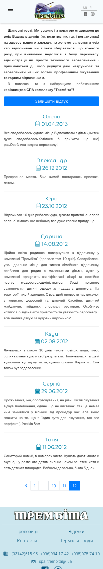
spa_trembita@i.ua (55, 561)
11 (64, 485)
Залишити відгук (51, 101)
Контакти (27, 540)
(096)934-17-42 (55, 554)
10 (54, 485)
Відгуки (76, 531)
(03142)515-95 (25, 554)
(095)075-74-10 (86, 554)
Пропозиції (27, 531)
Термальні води (76, 540)
